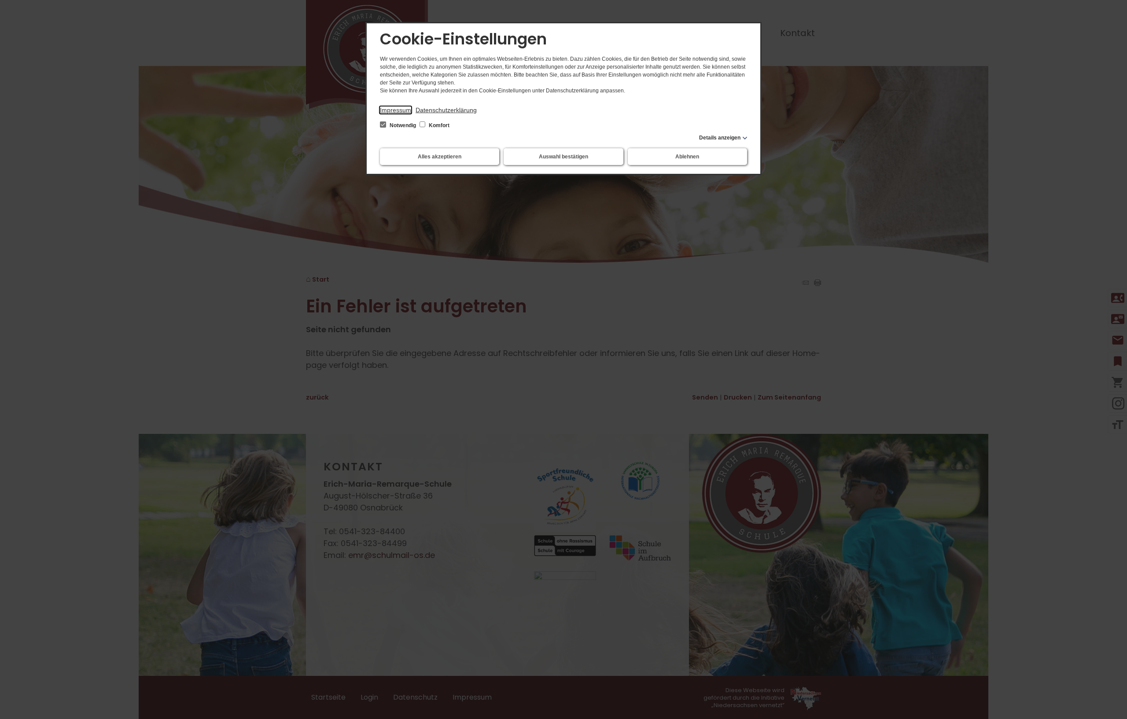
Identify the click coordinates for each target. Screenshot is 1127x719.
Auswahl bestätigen (563, 157)
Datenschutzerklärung (446, 110)
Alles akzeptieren (439, 157)
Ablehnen (687, 157)
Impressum (395, 110)
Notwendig (402, 125)
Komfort (438, 125)
